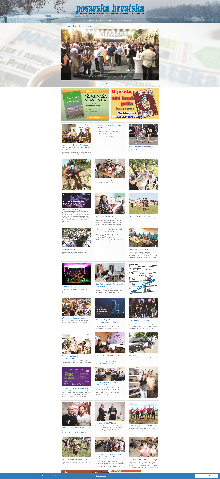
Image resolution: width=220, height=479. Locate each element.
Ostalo (109, 20)
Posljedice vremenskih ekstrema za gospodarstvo (109, 126)
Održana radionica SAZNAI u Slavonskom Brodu (106, 383)
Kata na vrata (134, 355)
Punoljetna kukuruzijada (138, 249)
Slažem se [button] (211, 476)
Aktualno (93, 20)
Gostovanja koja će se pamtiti (140, 320)
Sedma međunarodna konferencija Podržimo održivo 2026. (109, 230)
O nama (127, 20)
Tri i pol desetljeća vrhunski (139, 216)
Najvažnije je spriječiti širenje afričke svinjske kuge (109, 285)
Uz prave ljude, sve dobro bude (74, 459)
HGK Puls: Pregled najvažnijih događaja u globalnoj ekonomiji (107, 321)
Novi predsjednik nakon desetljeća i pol (76, 428)
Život (101, 20)
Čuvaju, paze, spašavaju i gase (107, 355)
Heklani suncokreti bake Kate (107, 216)
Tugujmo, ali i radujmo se (72, 249)
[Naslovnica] (110, 9)
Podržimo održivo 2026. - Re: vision (76, 388)
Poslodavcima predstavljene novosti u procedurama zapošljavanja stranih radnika (109, 456)
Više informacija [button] (101, 476)
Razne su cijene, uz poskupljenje (141, 147)
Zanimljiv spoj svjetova (71, 286)
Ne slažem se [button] (200, 476)
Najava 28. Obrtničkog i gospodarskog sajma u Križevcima (75, 210)
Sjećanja (118, 20)
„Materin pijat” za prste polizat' (74, 318)
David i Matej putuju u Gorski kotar (142, 425)
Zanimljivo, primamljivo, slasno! (107, 180)
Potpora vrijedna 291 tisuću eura (108, 423)
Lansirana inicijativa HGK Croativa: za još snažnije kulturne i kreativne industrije (76, 147)
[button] (66, 57)
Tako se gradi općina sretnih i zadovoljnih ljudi (73, 357)
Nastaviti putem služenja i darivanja (143, 459)
